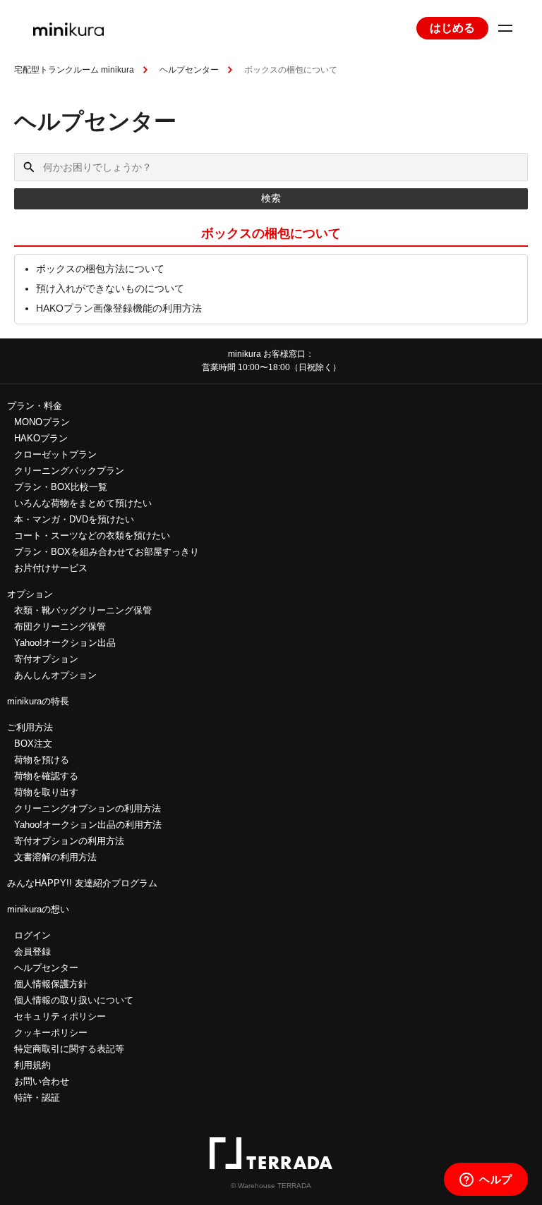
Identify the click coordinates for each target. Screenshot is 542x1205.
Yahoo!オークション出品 (65, 642)
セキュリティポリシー (60, 1016)
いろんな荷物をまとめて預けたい (83, 503)
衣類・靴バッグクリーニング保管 (83, 610)
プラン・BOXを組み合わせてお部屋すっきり (106, 551)
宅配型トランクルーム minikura (74, 70)
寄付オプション (46, 659)
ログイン (32, 935)
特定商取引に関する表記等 (69, 1049)
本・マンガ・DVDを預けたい (74, 519)
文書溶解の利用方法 (55, 857)
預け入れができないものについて (110, 288)
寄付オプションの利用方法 (69, 841)
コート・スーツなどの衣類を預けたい (92, 535)
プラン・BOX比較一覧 (60, 487)
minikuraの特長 (38, 701)
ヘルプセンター (189, 70)
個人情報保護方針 (51, 984)
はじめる (452, 28)
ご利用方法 (30, 727)
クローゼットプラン (55, 454)
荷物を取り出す (46, 792)
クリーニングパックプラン (69, 470)
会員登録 (32, 951)
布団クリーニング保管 (60, 626)
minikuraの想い (38, 909)
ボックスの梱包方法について (100, 268)
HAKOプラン (41, 438)
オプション (30, 594)
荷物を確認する (46, 776)
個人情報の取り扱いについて (73, 1000)
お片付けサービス (51, 568)
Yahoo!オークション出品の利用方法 (88, 824)
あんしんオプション (55, 675)
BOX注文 (33, 743)
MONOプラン (42, 422)
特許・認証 (37, 1097)
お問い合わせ (41, 1081)
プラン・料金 (34, 405)
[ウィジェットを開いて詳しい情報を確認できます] (486, 1180)
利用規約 (32, 1065)
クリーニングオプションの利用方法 (87, 808)
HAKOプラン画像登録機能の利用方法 (119, 308)
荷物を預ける (41, 759)
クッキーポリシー (51, 1032)
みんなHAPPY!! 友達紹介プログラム (82, 883)
